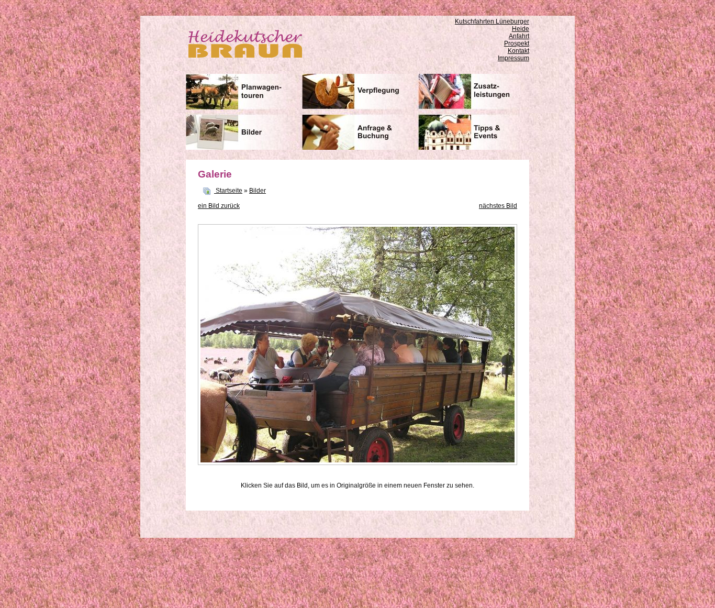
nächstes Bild (498, 205)
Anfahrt (519, 36)
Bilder (257, 190)
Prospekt (516, 43)
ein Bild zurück (219, 205)
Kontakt (518, 50)
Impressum (513, 58)
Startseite (229, 190)
